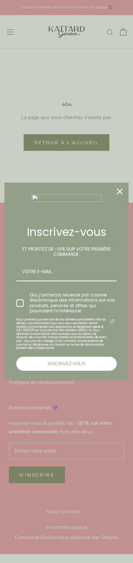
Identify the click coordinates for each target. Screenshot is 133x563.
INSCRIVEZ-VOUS (66, 363)
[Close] (120, 191)
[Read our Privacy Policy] (112, 321)
